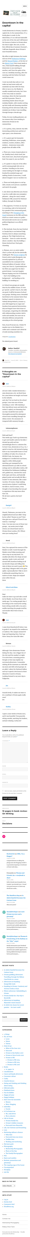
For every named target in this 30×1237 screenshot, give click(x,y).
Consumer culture (10, 1076)
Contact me (6, 1218)
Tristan (8, 1043)
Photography (8, 1146)
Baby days (9, 1134)
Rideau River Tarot (8, 1227)
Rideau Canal (9, 63)
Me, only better (11, 1113)
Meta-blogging (11, 1104)
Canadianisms (8, 1071)
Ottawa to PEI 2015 (13, 1062)
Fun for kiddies (9, 1092)
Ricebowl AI (11, 854)
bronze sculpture (19, 255)
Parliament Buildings (19, 58)
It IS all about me (9, 1111)
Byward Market (13, 61)
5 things (7, 1034)
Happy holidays (9, 1097)
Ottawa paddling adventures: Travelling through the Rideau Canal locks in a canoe (14, 977)
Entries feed (8, 1202)
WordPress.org (9, 1206)
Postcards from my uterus (14, 1137)
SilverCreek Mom (12, 587)
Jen (7, 685)
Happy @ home (9, 1095)
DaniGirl (7, 360)
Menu (25, 6)
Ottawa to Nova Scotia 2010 (15, 1055)
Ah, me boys (8, 1036)
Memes (8, 1102)
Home (4, 1214)
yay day (6, 1172)
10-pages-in (10, 1069)
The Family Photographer (14, 1153)
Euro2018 (9, 1050)
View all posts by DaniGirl (15, 354)
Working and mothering (14, 1142)
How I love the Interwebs (12, 1099)
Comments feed (9, 1204)
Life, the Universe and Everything (15, 1127)
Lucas (7, 1039)
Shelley (8, 707)
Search (4, 1017)
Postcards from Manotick (14, 1125)
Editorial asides (9, 1088)
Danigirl (8, 505)
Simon (8, 1041)
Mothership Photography (14, 1149)
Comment (6, 741)
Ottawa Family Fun (12, 1120)
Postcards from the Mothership (10, 1232)
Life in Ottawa (23, 360)
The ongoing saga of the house (14, 1165)
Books (6, 1067)
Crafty (6, 1078)
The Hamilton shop (13, 895)
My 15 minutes (10, 1116)
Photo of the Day (11, 1151)
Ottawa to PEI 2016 (13, 1064)
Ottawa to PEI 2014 (13, 1060)
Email (4, 774)
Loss (5, 1130)
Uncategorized (6, 362)
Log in (6, 1199)
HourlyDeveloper (12, 912)
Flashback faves (9, 1090)
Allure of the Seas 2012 (13, 1048)
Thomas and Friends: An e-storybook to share (16, 875)
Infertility (7, 1106)
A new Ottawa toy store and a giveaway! (15, 914)
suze (7, 384)
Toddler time (10, 1139)
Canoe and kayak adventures (13, 1074)
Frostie (8, 1109)
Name (4, 766)
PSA (5, 1156)
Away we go (8, 1046)
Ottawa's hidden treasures (14, 1123)
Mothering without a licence (13, 1132)
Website (5, 782)
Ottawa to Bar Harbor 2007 (14, 1053)
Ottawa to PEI (10, 1057)
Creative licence (9, 1081)
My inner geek (9, 1144)
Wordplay (7, 1170)
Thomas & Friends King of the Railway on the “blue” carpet (17, 938)
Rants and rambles (10, 1158)
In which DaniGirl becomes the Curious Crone (16, 898)
